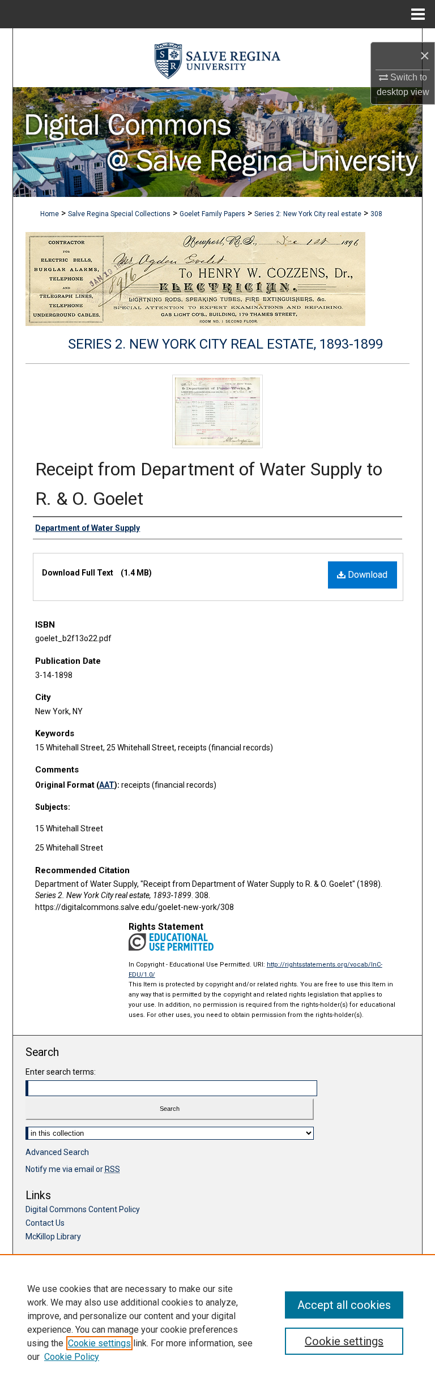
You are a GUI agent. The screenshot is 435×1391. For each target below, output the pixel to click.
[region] (217, 1322)
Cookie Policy (71, 1356)
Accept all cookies (344, 1305)
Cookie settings (99, 1343)
